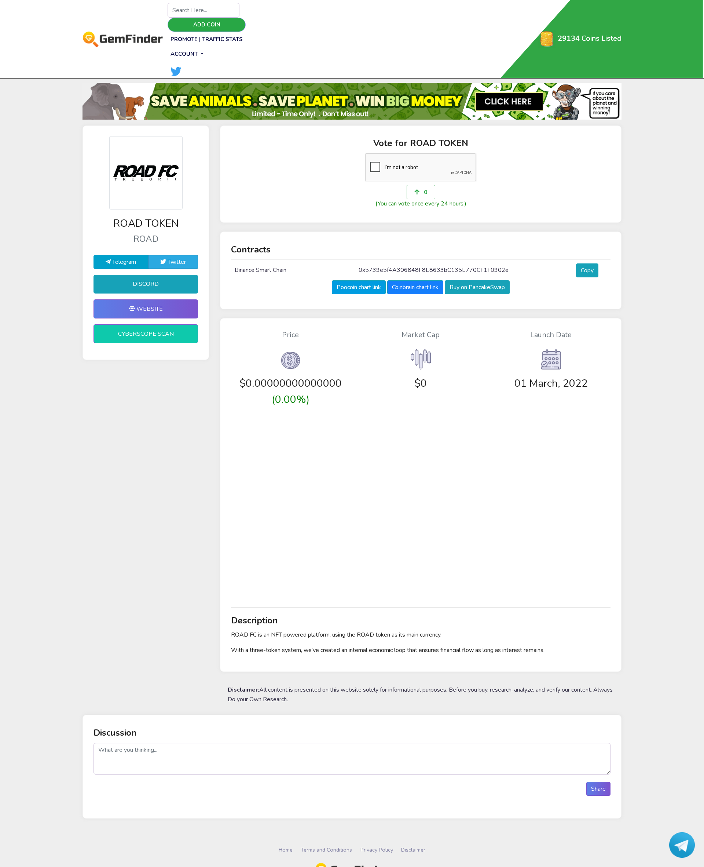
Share (598, 789)
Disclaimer (413, 849)
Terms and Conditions (326, 849)
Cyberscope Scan (146, 334)
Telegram (123, 262)
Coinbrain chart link (415, 287)
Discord (146, 284)
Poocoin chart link (359, 287)
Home (286, 849)
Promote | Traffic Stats (206, 39)
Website (149, 309)
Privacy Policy (376, 849)
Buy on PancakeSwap (477, 287)
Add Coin (206, 24)
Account (184, 54)
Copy (587, 270)
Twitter (176, 262)
